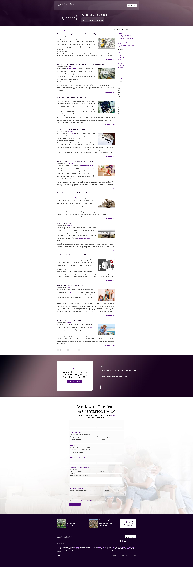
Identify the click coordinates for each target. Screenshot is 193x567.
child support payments (71, 68)
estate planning (87, 43)
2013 (118, 111)
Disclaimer (83, 500)
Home (57, 8)
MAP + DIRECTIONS (72, 527)
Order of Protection (122, 71)
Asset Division (69, 257)
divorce (73, 133)
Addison (125, 546)
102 (68, 350)
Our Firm (63, 8)
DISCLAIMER (113, 555)
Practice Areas (77, 8)
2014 (118, 109)
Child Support (70, 66)
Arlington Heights (105, 546)
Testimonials (85, 8)
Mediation (120, 69)
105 (75, 350)
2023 (118, 90)
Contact (104, 8)
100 (63, 350)
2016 (118, 105)
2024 (118, 88)
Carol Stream (77, 547)
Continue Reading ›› (110, 59)
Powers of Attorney (122, 73)
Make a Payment (112, 8)
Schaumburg (69, 550)
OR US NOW (130, 537)
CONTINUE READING (74, 381)
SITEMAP (134, 555)
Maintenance (120, 67)
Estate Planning (70, 36)
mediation (81, 546)
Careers (120, 8)
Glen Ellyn (124, 547)
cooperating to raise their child (87, 165)
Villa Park (75, 550)
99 (61, 350)
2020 (118, 96)
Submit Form (75, 504)
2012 (118, 113)
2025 (118, 86)
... (59, 350)
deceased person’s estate (83, 238)
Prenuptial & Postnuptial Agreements (126, 75)
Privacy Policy (89, 500)
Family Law (69, 322)
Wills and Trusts (121, 78)
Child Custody (70, 163)
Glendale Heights (130, 547)
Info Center (93, 8)
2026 (118, 84)
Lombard (99, 546)
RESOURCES (128, 555)
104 (72, 350)
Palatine (129, 548)
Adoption (120, 52)
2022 (118, 92)
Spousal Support (71, 131)
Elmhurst (113, 547)
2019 (118, 98)
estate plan (75, 197)
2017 (118, 103)
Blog (99, 8)
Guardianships (121, 65)
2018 (118, 101)
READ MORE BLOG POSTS (109, 387)
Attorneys (70, 8)
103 (70, 350)
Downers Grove (101, 547)
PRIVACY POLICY (121, 555)
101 (65, 350)
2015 (118, 107)
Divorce (68, 287)
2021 (118, 94)
